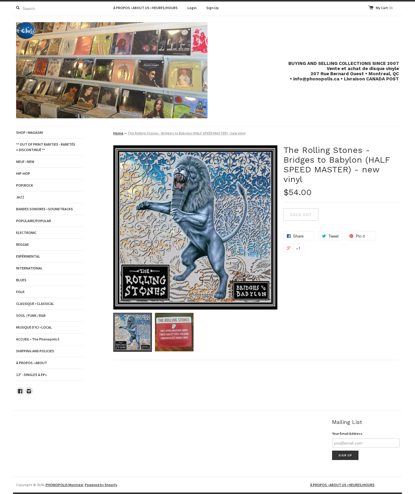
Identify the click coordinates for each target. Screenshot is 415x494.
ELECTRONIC (26, 232)
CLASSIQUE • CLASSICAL (35, 303)
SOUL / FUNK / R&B (31, 315)
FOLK (20, 291)
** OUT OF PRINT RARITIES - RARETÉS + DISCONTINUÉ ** (45, 147)
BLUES (21, 280)
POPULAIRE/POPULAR (33, 220)
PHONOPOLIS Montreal (64, 484)
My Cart (384, 7)
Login (192, 7)
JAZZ (20, 197)
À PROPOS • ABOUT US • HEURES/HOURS (145, 7)
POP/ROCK (24, 185)
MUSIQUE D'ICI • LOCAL (34, 327)
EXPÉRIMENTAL (28, 256)
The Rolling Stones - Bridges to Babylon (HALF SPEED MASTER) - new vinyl (186, 133)
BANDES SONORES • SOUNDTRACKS (44, 209)
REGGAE (22, 244)
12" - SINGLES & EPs (31, 374)
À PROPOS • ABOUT (31, 362)
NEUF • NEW (25, 161)
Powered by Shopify (101, 484)
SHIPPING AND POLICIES (35, 351)
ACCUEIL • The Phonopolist (38, 339)
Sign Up (212, 7)
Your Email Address (347, 433)
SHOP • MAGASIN (29, 132)
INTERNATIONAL (29, 268)
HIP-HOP (23, 173)
